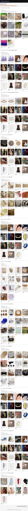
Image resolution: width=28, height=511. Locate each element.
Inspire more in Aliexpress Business (22, 506)
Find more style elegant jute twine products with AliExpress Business (8, 5)
